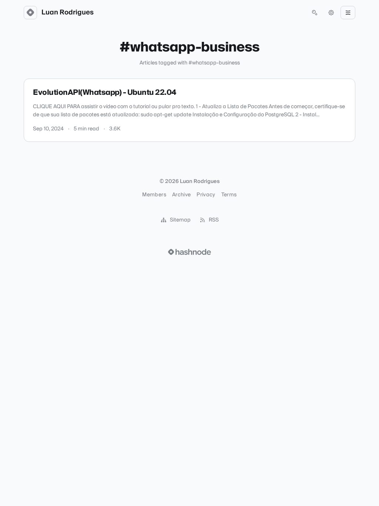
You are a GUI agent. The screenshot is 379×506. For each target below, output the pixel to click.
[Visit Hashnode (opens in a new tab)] (189, 251)
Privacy (206, 194)
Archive (181, 194)
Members (154, 194)
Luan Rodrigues (67, 12)
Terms (229, 194)
